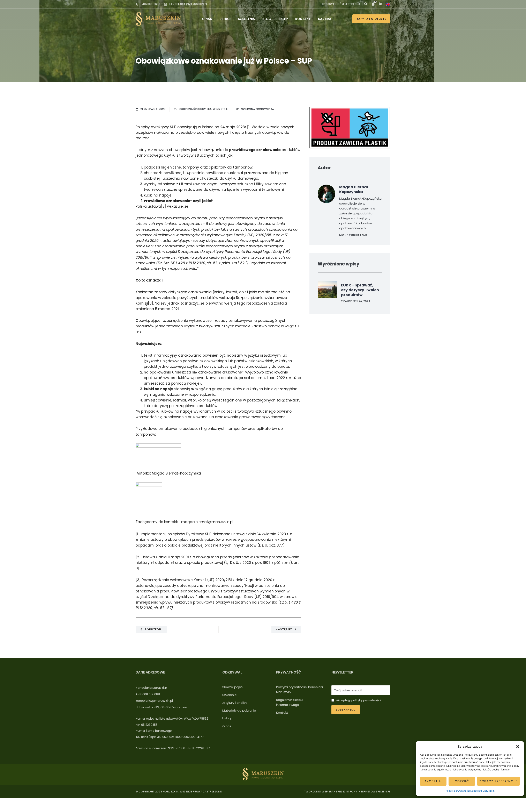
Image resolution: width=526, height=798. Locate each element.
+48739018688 (150, 4)
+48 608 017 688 (148, 694)
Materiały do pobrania (239, 710)
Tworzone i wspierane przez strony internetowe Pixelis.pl (347, 791)
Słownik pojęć (232, 687)
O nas (207, 19)
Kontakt (303, 19)
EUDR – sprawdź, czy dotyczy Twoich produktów (360, 290)
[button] (518, 746)
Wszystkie (220, 109)
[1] (249, 126)
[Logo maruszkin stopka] (263, 774)
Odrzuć (462, 781)
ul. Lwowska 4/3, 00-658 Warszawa (162, 707)
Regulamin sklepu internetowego (289, 702)
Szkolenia (246, 19)
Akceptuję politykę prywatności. (358, 700)
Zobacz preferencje (498, 781)
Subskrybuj (346, 710)
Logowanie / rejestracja (341, 4)
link (138, 331)
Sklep (283, 19)
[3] (150, 303)
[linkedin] (365, 4)
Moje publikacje (353, 235)
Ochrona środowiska (195, 109)
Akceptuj (433, 781)
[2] (163, 206)
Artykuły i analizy (234, 702)
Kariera (324, 19)
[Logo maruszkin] (158, 19)
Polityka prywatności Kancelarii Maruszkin (470, 790)
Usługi (225, 19)
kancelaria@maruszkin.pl (188, 4)
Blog (266, 19)
